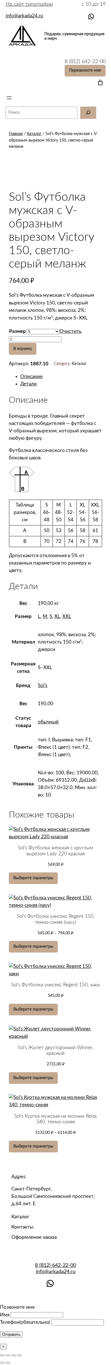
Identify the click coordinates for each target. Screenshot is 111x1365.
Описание (31, 376)
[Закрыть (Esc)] (2, 1355)
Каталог (34, 134)
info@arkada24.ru (55, 1271)
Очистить (70, 331)
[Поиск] (88, 113)
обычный (48, 721)
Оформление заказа (34, 1237)
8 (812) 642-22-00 (55, 1265)
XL (57, 616)
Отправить (11, 1334)
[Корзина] (99, 82)
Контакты (22, 1227)
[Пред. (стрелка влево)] (2, 1363)
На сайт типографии (29, 4)
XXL (66, 616)
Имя (4, 1314)
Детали (28, 383)
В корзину (22, 349)
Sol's (42, 685)
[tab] (61, 376)
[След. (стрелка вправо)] (8, 1363)
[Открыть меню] (9, 97)
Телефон (25, 1322)
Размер (17, 331)
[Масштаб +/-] (19, 1355)
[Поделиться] (8, 1355)
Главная (16, 134)
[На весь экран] (13, 1355)
